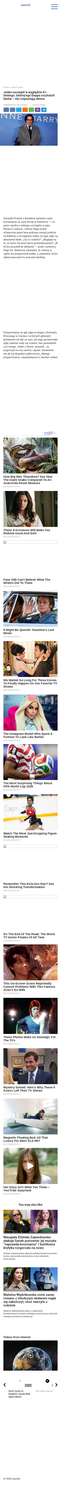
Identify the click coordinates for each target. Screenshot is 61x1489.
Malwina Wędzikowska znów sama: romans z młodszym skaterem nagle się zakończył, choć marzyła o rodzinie (29, 1300)
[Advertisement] (30, 45)
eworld (25, 5)
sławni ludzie (39, 105)
